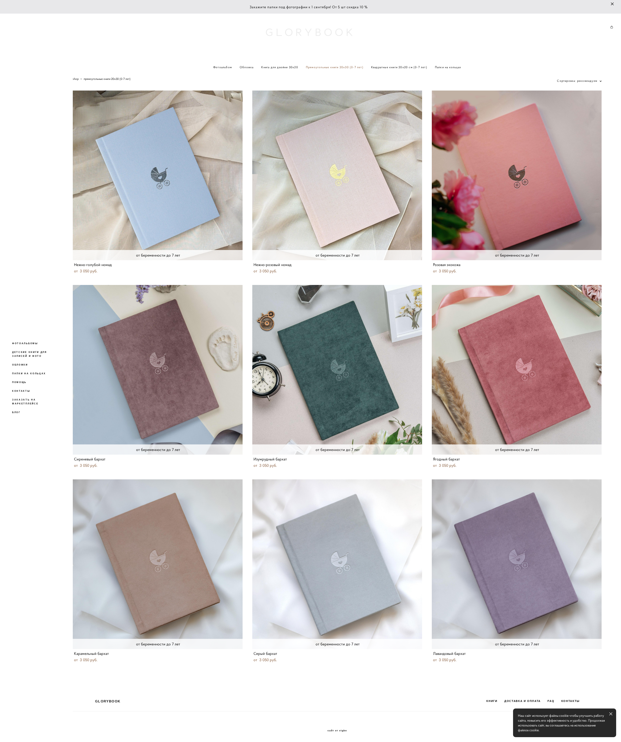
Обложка (246, 67)
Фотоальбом (222, 67)
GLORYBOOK (310, 32)
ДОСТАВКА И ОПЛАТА (522, 701)
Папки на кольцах (448, 67)
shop (76, 79)
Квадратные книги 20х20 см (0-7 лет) (399, 67)
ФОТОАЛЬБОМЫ (25, 343)
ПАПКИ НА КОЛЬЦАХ (29, 373)
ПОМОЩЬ (19, 382)
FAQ (550, 701)
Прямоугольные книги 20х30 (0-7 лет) (334, 67)
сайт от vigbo (337, 730)
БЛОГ (16, 412)
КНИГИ (491, 701)
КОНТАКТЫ (21, 391)
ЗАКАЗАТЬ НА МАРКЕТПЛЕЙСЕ (25, 402)
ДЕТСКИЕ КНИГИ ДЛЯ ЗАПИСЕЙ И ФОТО (29, 354)
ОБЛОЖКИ (20, 365)
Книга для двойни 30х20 (279, 67)
